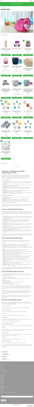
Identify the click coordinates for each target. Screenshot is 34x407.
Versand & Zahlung (3, 369)
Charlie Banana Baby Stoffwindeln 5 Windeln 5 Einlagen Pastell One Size (17, 67)
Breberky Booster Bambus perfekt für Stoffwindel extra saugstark (6, 49)
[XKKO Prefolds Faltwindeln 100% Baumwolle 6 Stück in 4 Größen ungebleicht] (28, 62)
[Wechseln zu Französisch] (31, 405)
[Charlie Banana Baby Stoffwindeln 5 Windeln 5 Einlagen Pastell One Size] (17, 61)
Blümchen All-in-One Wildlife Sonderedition (17, 131)
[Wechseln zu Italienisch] (32, 405)
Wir (1, 373)
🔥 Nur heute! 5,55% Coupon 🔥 (17, 3)
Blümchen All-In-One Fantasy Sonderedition (6, 111)
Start (1, 7)
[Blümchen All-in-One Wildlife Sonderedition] (17, 125)
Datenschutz (2, 368)
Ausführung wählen (5, 75)
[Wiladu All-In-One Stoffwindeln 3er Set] (28, 105)
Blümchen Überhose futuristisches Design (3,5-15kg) (17, 111)
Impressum (2, 364)
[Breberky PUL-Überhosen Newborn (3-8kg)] (28, 44)
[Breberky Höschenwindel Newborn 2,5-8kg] (6, 61)
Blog (1, 378)
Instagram (2, 386)
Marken (2, 377)
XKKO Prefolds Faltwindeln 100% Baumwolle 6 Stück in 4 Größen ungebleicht (28, 69)
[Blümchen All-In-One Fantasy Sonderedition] (6, 105)
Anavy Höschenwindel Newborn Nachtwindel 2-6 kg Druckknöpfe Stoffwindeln (6, 152)
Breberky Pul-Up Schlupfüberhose (17, 48)
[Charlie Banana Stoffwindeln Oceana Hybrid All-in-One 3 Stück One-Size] (17, 83)
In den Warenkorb (17, 75)
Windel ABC (2, 380)
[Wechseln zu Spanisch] (30, 405)
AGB (1, 367)
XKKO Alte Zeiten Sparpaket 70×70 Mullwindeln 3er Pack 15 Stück (5, 131)
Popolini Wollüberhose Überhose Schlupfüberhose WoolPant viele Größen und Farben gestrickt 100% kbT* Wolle (5, 90)
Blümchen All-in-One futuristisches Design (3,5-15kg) (28, 131)
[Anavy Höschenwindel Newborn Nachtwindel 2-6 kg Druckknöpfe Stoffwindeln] (6, 145)
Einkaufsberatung (3, 374)
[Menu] (2, 1)
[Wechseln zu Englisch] (29, 405)
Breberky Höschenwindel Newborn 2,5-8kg (5, 66)
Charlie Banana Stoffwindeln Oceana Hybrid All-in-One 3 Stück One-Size (17, 90)
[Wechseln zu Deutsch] (28, 405)
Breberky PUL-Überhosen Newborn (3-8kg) (28, 49)
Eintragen (3, 400)
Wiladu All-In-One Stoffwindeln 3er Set (28, 111)
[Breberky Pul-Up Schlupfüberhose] (17, 44)
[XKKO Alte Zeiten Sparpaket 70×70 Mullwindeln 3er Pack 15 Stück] (6, 125)
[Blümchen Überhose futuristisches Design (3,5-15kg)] (17, 105)
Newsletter (2, 379)
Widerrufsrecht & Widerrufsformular (6, 370)
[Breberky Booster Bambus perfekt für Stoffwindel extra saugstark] (6, 44)
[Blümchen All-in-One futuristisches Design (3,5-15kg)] (28, 125)
